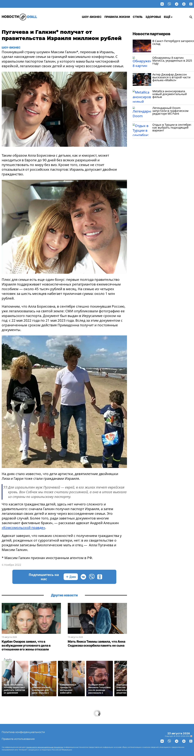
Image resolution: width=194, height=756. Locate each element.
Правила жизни (117, 17)
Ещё (167, 17)
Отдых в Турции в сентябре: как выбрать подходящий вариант (171, 127)
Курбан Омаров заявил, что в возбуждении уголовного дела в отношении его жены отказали (26, 645)
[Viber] (169, 4)
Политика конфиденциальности (23, 732)
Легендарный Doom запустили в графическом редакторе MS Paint (170, 111)
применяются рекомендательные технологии (44, 747)
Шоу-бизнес (92, 17)
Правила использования (18, 739)
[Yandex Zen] (183, 4)
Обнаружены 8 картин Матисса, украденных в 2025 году (172, 60)
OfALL (19, 17)
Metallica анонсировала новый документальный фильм (169, 94)
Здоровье (153, 17)
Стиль (138, 17)
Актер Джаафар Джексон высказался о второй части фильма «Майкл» (171, 77)
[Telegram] (176, 4)
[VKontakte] (162, 4)
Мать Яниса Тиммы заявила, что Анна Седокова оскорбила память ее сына (96, 643)
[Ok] (190, 4)
